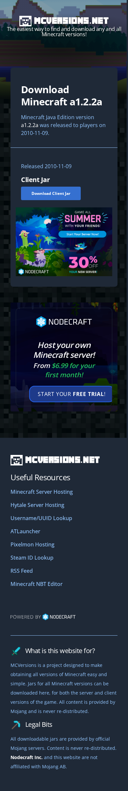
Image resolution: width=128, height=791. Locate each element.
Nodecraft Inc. (27, 757)
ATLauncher (25, 531)
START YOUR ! (72, 394)
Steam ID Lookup (32, 557)
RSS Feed (22, 570)
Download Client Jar (51, 193)
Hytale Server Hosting (37, 505)
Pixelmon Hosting (32, 544)
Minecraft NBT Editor (37, 584)
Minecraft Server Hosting (42, 491)
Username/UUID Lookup (41, 518)
